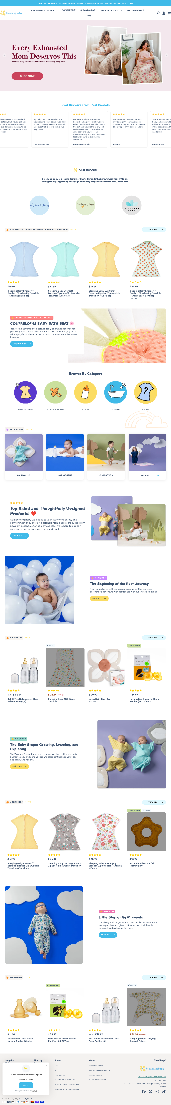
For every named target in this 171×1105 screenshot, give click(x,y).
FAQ (56, 1065)
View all (152, 229)
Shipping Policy (96, 1065)
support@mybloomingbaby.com (152, 1076)
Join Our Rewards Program (67, 1089)
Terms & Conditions (97, 1079)
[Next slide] (166, 55)
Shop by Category (110, 10)
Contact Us (60, 1075)
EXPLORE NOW (20, 344)
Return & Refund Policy (99, 1070)
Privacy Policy (95, 1075)
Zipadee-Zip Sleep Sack (43, 10)
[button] (159, 13)
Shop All (17, 536)
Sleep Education (136, 10)
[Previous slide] (4, 55)
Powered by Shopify (25, 1099)
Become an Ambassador (65, 1079)
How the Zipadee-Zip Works (67, 1084)
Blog (57, 1070)
